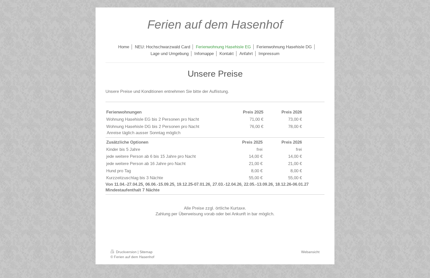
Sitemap (146, 252)
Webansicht (310, 252)
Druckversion (126, 252)
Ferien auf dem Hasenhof (215, 24)
